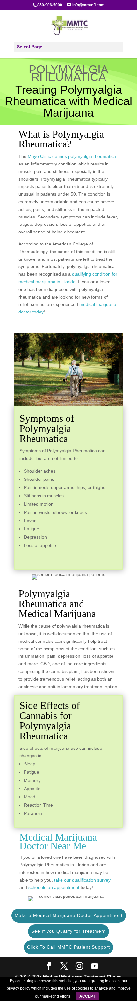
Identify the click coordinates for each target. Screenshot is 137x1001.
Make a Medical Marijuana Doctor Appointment (69, 915)
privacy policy (18, 988)
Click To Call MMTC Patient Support (68, 947)
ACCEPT (87, 996)
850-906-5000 (49, 5)
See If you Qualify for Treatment (68, 931)
